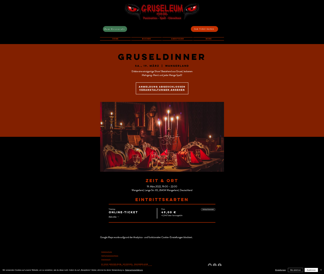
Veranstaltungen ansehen (162, 89)
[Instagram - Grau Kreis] (215, 265)
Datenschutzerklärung (134, 270)
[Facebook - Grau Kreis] (219, 265)
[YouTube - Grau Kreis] (210, 265)
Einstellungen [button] (280, 270)
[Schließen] (320, 270)
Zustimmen (311, 270)
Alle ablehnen (295, 270)
